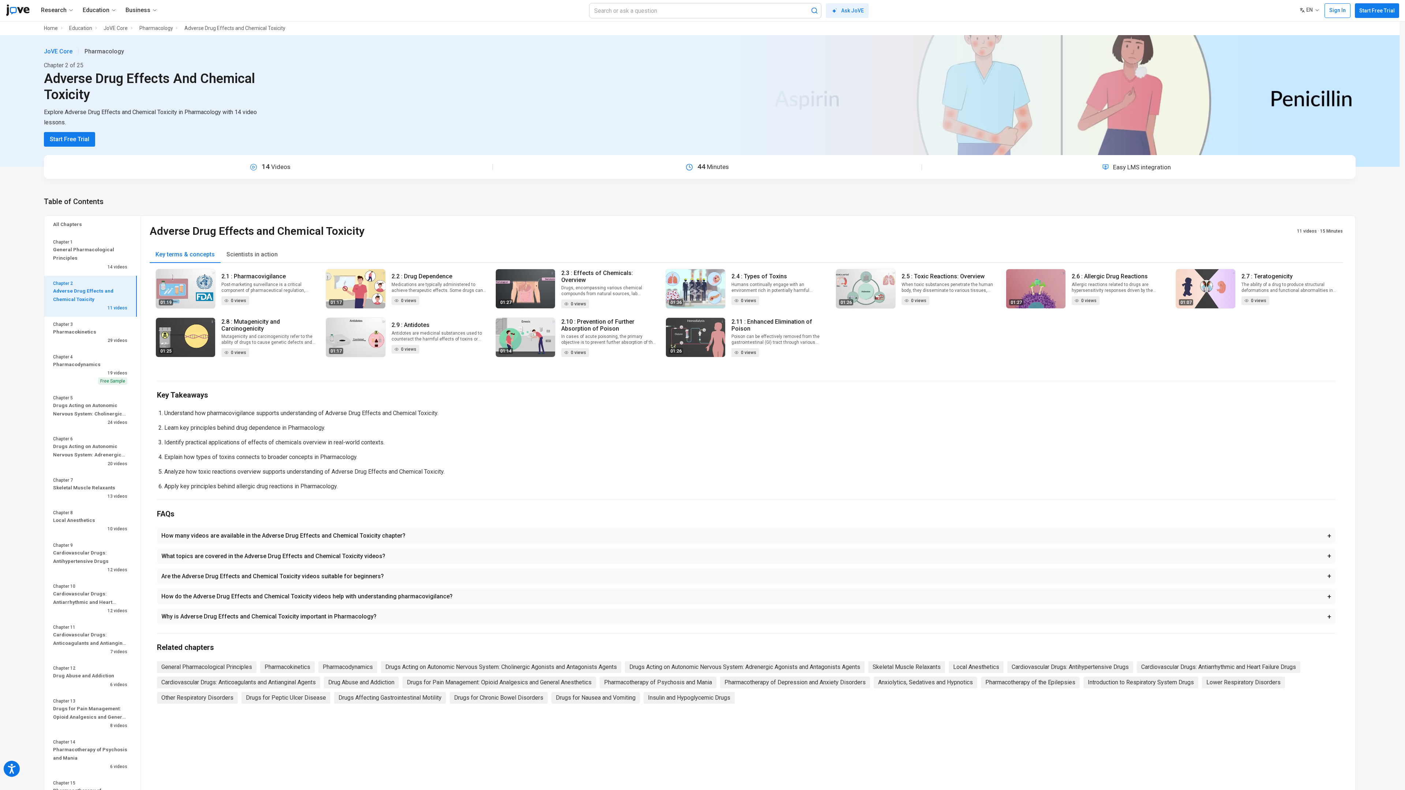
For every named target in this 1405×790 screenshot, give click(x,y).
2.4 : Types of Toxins (759, 276)
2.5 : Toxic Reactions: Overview (943, 276)
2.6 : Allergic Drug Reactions (1110, 276)
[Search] (814, 10)
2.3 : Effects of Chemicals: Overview (597, 276)
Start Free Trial (1377, 11)
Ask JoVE (852, 11)
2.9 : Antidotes (410, 324)
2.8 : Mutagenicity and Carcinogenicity (250, 325)
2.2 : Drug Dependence (421, 276)
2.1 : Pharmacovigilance (253, 276)
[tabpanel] (746, 317)
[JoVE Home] (18, 10)
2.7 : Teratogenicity (1267, 276)
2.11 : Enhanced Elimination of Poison (771, 325)
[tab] (185, 255)
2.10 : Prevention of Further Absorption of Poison (597, 325)
